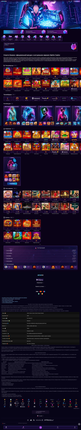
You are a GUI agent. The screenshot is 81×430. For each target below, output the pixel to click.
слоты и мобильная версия (7, 302)
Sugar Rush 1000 (9, 258)
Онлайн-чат (39, 412)
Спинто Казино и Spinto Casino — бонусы (10, 301)
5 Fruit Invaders (9, 250)
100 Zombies (8, 255)
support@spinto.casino (41, 411)
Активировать (9, 49)
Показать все (76, 408)
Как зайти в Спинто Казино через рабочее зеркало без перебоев (14, 297)
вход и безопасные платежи (7, 300)
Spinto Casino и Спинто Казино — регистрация (11, 298)
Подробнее (12, 183)
